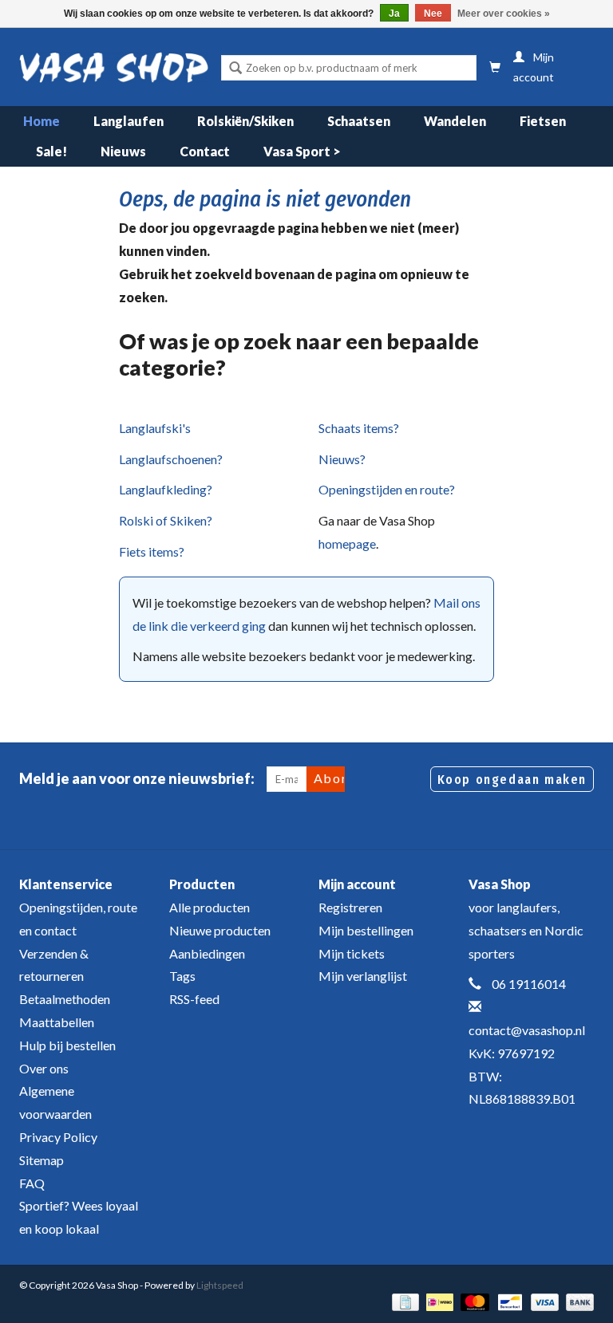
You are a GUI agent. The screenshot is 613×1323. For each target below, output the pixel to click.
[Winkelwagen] (494, 67)
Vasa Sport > (302, 151)
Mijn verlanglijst (362, 975)
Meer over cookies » (503, 13)
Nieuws (123, 151)
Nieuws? (342, 459)
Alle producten (209, 907)
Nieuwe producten (220, 930)
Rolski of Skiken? (165, 520)
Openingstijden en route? (386, 489)
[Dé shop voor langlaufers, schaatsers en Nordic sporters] (113, 67)
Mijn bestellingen (365, 930)
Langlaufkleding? (165, 489)
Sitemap (41, 1159)
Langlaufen (128, 120)
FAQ (32, 1183)
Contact (205, 151)
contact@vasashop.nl (527, 1030)
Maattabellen (56, 1022)
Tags (182, 975)
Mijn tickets (351, 953)
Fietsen (543, 120)
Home (41, 120)
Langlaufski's (155, 427)
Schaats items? (358, 427)
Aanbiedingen (207, 953)
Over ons (44, 1068)
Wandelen (455, 120)
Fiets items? (151, 551)
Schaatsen (358, 120)
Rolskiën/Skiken (245, 120)
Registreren (350, 907)
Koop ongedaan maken (512, 779)
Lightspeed (219, 1285)
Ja (394, 13)
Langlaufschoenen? (171, 459)
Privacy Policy (58, 1136)
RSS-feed (194, 998)
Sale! (51, 151)
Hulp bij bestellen (67, 1045)
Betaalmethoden (64, 998)
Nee (433, 13)
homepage (347, 543)
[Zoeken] (235, 69)
